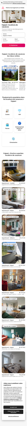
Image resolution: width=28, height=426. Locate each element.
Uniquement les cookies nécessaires (13, 411)
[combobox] (13, 35)
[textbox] (7, 41)
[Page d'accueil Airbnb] (3, 7)
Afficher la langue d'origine (18, 3)
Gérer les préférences (13, 416)
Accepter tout (13, 407)
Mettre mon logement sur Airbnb (15, 8)
